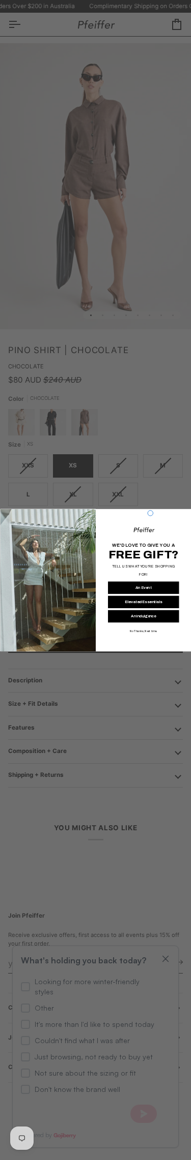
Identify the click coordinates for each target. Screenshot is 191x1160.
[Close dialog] (150, 513)
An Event (143, 587)
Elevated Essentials (143, 602)
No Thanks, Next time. (143, 631)
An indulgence (143, 616)
